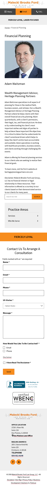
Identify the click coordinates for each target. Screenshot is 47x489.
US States (8, 300)
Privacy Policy (27, 480)
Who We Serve (14, 221)
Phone (6, 287)
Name (6, 262)
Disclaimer (7, 357)
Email (24, 11)
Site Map (18, 480)
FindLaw (33, 483)
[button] (8, 12)
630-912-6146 (17, 455)
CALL (40, 11)
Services (11, 216)
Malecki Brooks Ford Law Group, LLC (25, 474)
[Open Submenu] (37, 216)
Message (7, 313)
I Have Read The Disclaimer (18, 363)
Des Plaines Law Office (23, 435)
